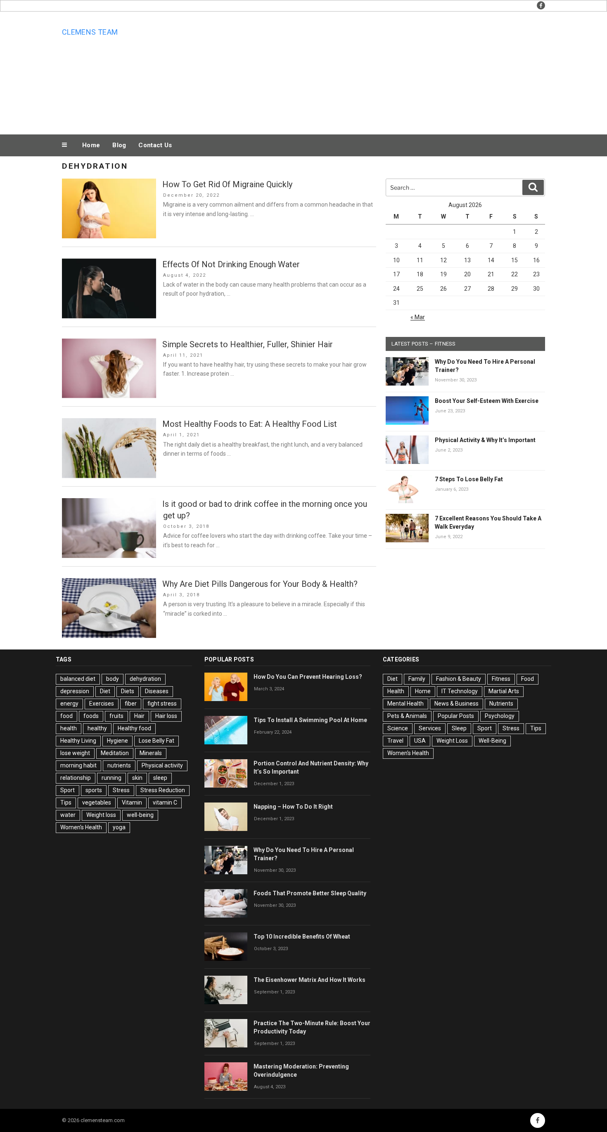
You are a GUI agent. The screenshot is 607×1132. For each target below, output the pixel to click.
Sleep (459, 728)
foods (91, 716)
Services (430, 728)
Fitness (501, 678)
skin (137, 777)
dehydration (145, 678)
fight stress (162, 703)
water (68, 815)
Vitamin (132, 802)
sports (93, 790)
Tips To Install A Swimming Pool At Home (310, 720)
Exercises (101, 703)
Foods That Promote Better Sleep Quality (310, 893)
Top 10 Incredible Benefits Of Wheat (302, 936)
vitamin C (165, 802)
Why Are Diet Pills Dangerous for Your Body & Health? (260, 584)
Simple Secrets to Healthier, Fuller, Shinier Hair (247, 344)
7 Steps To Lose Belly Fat (469, 479)
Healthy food (134, 728)
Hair (139, 716)
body (112, 678)
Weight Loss (452, 740)
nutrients (119, 765)
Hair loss (166, 716)
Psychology (500, 716)
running (111, 777)
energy (69, 703)
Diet (105, 691)
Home (91, 145)
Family (416, 678)
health (68, 728)
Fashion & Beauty (458, 678)
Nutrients (501, 703)
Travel (395, 740)
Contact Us (155, 145)
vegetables (96, 802)
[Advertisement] (386, 71)
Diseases (156, 691)
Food (527, 678)
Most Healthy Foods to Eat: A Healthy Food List (249, 424)
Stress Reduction (162, 790)
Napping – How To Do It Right (293, 806)
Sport (67, 790)
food (66, 716)
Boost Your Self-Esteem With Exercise (486, 401)
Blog (119, 145)
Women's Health (81, 827)
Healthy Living (78, 740)
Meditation (115, 753)
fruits (116, 716)
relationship (75, 777)
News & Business (456, 703)
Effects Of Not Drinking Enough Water (231, 264)
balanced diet (77, 678)
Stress (121, 790)
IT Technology (459, 691)
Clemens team (90, 32)
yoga (119, 827)
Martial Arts (503, 691)
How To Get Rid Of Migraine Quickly (227, 184)
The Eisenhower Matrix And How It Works (309, 980)
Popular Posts (456, 716)
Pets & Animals (407, 716)
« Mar (417, 317)
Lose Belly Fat (156, 740)
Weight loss (101, 815)
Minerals (151, 753)
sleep (160, 777)
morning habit (78, 765)
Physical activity (162, 765)
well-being (140, 815)
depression (74, 691)
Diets (127, 691)
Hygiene (117, 740)
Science (397, 728)
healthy (97, 728)
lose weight (75, 753)
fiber (131, 703)
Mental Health (405, 703)
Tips (65, 802)
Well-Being (492, 740)
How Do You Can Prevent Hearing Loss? (308, 676)
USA (420, 740)
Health (395, 691)
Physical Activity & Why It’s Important (485, 440)
